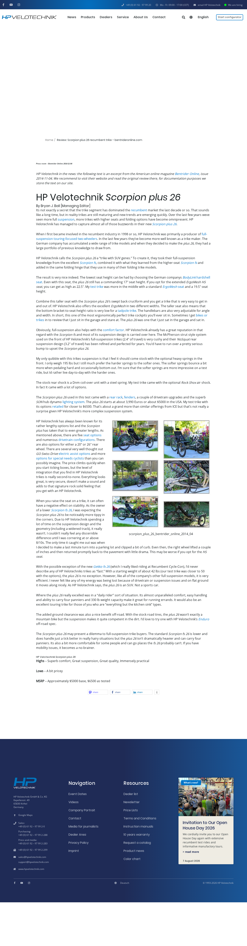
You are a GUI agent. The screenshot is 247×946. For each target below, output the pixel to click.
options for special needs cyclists (60, 458)
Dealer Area (77, 834)
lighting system (74, 402)
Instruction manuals (138, 826)
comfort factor (113, 330)
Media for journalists (83, 826)
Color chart (132, 859)
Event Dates (78, 794)
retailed (57, 406)
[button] (172, 5)
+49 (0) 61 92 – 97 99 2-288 (32, 835)
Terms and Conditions (140, 818)
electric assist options (74, 454)
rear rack (116, 397)
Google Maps (25, 815)
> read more (191, 852)
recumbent (139, 210)
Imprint (74, 851)
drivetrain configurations (76, 440)
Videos (74, 802)
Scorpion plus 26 (164, 224)
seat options (92, 435)
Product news (134, 851)
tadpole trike (127, 311)
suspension (66, 219)
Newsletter (132, 802)
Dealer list (131, 794)
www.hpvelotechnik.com (31, 869)
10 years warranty (137, 834)
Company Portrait (82, 810)
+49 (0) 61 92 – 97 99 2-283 (32, 843)
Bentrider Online (187, 174)
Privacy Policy (79, 842)
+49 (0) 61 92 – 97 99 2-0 (31, 826)
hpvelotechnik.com (36, 857)
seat (173, 287)
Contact (75, 818)
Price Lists (131, 810)
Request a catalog (137, 842)
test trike (96, 287)
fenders (129, 397)
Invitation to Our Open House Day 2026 (205, 825)
